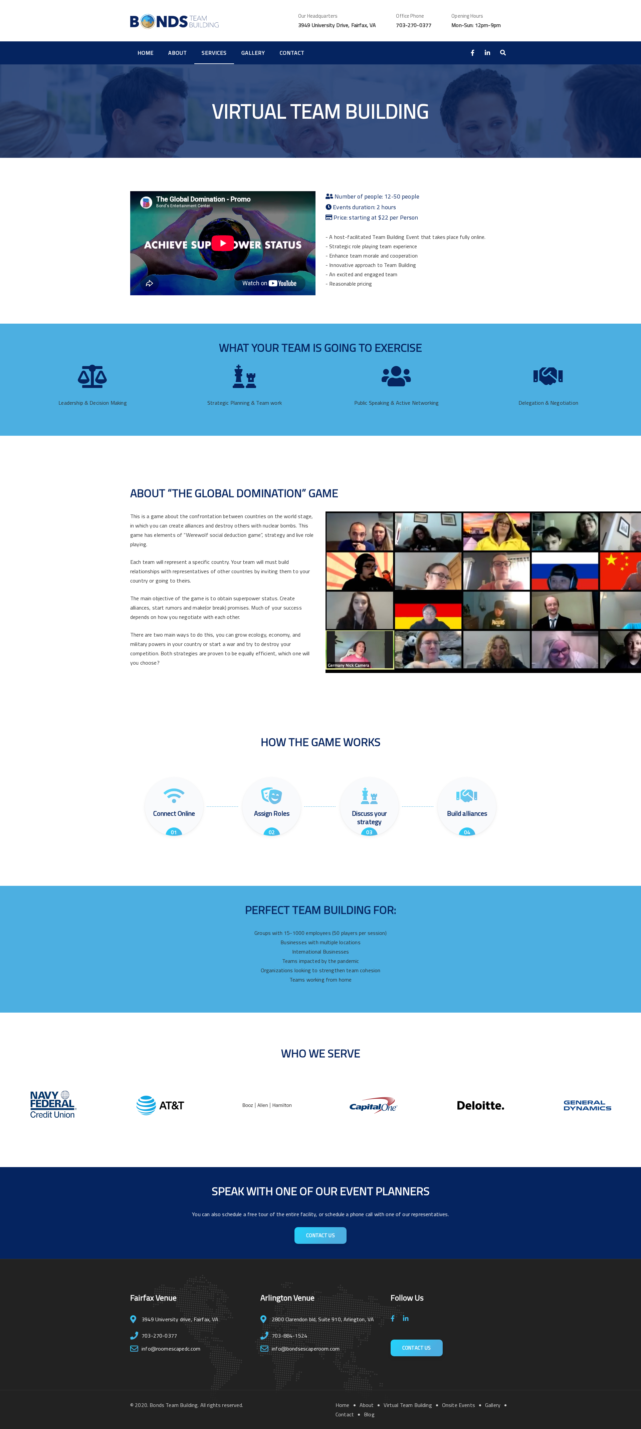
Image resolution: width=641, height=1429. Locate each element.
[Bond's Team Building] (174, 21)
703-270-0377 (413, 25)
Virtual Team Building (408, 1405)
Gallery (253, 53)
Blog (369, 1414)
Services (214, 53)
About (177, 53)
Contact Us (320, 1235)
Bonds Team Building (174, 1405)
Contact (292, 53)
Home (146, 53)
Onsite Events (458, 1405)
